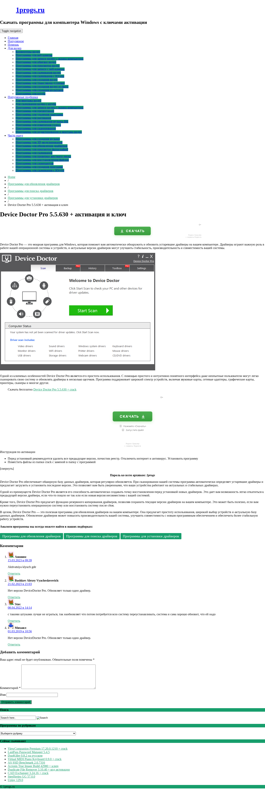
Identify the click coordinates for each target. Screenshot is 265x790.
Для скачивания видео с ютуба (36, 104)
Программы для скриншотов (35, 163)
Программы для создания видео (37, 79)
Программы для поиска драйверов (30, 191)
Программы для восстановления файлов (42, 160)
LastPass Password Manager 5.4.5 (29, 752)
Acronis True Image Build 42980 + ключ (33, 766)
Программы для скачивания (34, 153)
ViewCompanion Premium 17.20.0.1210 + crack (38, 748)
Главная (13, 37)
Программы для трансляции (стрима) (40, 83)
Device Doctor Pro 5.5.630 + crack (54, 389)
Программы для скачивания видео (38, 72)
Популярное (16, 41)
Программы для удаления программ (39, 114)
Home (11, 177)
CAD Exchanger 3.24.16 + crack (28, 773)
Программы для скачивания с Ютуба (40, 76)
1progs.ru (30, 10)
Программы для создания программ (39, 167)
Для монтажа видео (28, 100)
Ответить (14, 573)
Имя (3, 694)
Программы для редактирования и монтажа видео (49, 132)
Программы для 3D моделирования (39, 142)
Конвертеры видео (28, 51)
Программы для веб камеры (34, 55)
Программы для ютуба (30, 93)
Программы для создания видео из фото (42, 86)
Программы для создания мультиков (39, 90)
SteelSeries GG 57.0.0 (21, 776)
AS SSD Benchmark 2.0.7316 (26, 762)
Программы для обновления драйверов (42, 146)
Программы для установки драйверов (33, 198)
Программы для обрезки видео (36, 62)
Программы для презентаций (35, 111)
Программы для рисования (33, 118)
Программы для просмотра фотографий (42, 149)
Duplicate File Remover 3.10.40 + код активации (39, 769)
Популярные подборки (23, 97)
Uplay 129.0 (15, 780)
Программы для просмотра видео (38, 65)
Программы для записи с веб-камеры (40, 69)
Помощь (13, 44)
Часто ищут (15, 135)
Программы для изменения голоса (38, 125)
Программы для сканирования (36, 128)
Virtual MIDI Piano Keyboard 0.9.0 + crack (34, 759)
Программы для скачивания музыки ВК (42, 121)
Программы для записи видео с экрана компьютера (49, 58)
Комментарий (10, 688)
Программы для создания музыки (38, 139)
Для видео (14, 48)
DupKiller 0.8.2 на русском (25, 755)
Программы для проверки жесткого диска (43, 156)
